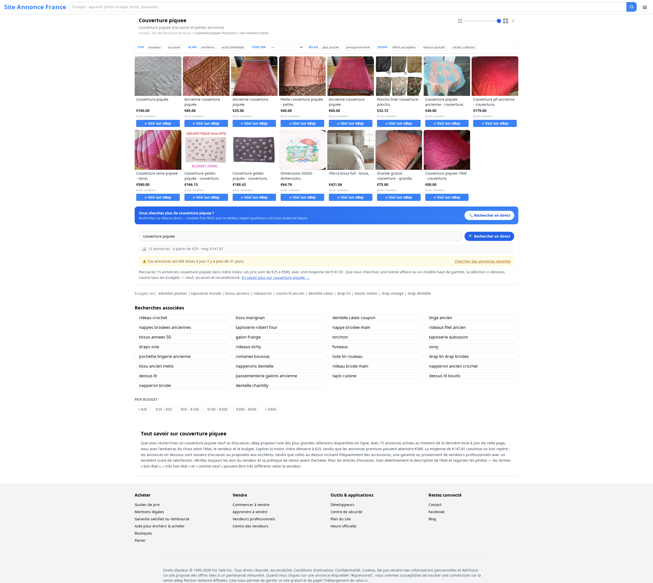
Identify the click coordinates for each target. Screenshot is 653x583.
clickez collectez (463, 47)
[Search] (631, 7)
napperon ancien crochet (453, 366)
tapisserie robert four (257, 327)
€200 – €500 (246, 409)
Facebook (436, 511)
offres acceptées (404, 47)
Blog (432, 518)
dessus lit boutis (444, 376)
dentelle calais (320, 293)
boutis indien (366, 293)
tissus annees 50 (155, 337)
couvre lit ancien (290, 293)
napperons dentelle (254, 366)
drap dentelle (419, 293)
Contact (435, 504)
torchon (340, 337)
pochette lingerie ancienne (165, 356)
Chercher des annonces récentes (483, 261)
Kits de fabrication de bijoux (171, 33)
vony (433, 346)
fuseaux (340, 346)
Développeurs (342, 504)
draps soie (149, 346)
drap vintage (393, 293)
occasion (174, 47)
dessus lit (148, 376)
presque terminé (358, 47)
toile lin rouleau (347, 356)
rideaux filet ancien (447, 327)
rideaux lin (263, 293)
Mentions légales (149, 511)
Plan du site (341, 518)
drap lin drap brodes (449, 356)
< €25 (142, 409)
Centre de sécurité (346, 511)
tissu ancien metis (156, 366)
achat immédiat (233, 47)
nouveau (154, 47)
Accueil (144, 33)
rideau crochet (153, 317)
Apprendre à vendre (250, 511)
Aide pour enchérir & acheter (160, 526)
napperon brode (155, 385)
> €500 (270, 409)
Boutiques (143, 533)
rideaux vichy (248, 346)
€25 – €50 (164, 409)
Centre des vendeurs (250, 526)
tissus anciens (237, 293)
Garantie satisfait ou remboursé (162, 518)
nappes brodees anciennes (165, 327)
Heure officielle (343, 526)
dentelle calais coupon (353, 317)
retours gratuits (434, 47)
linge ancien (440, 317)
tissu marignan (250, 317)
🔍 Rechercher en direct (489, 236)
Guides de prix (147, 504)
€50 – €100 (190, 409)
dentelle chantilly (252, 385)
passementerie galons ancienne (266, 376)
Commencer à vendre (251, 504)
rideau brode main (350, 366)
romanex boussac (253, 356)
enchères (208, 47)
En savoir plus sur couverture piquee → (275, 277)
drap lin (344, 293)
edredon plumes (173, 293)
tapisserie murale (206, 293)
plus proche (330, 47)
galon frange (248, 337)
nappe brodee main (351, 327)
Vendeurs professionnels (254, 518)
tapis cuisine (344, 376)
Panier (140, 540)
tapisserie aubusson (448, 337)
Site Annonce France (35, 7)
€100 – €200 (217, 409)
